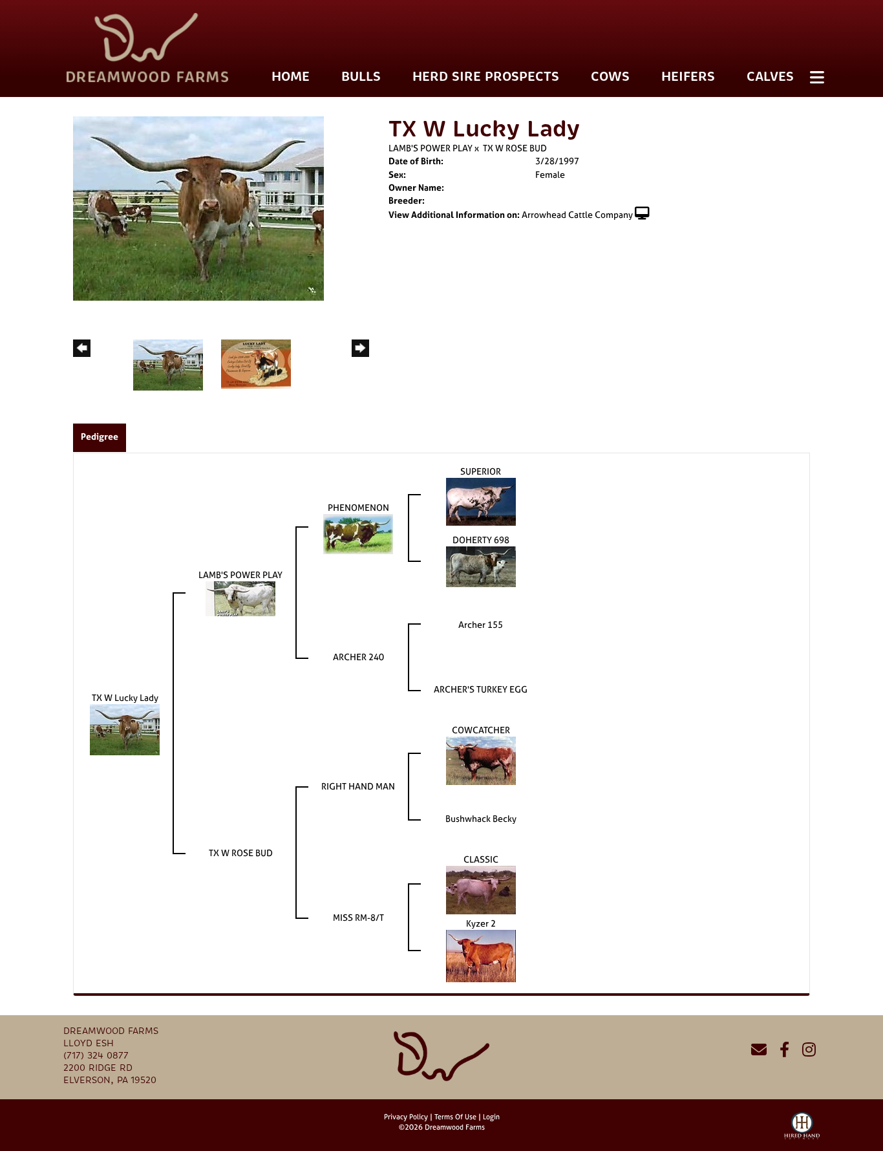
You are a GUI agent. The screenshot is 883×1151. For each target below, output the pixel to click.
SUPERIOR (480, 471)
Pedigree (99, 436)
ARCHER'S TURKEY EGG (480, 689)
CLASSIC (480, 859)
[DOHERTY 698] (481, 565)
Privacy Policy (406, 1116)
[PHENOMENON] (358, 533)
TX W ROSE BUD (515, 148)
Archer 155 (480, 624)
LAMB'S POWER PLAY (430, 148)
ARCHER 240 (358, 657)
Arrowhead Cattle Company (577, 214)
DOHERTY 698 (480, 539)
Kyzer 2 (481, 923)
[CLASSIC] (481, 889)
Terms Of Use (455, 1116)
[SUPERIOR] (481, 501)
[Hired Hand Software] (802, 1131)
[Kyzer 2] (481, 955)
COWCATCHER (481, 730)
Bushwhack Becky (480, 818)
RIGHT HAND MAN (358, 786)
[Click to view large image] (198, 207)
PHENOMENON (358, 507)
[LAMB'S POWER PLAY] (240, 598)
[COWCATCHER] (481, 759)
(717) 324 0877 (96, 1055)
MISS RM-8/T (358, 917)
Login (491, 1116)
